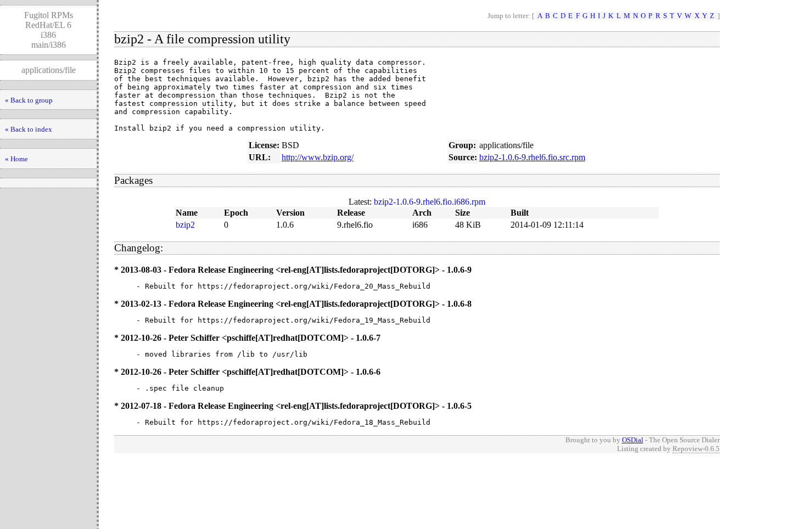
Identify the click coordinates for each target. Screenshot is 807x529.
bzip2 (185, 224)
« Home (16, 159)
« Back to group (29, 100)
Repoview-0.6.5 (696, 448)
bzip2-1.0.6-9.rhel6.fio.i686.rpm (429, 201)
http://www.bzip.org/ (318, 157)
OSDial (632, 440)
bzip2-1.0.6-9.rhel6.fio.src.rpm (532, 157)
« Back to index (28, 129)
